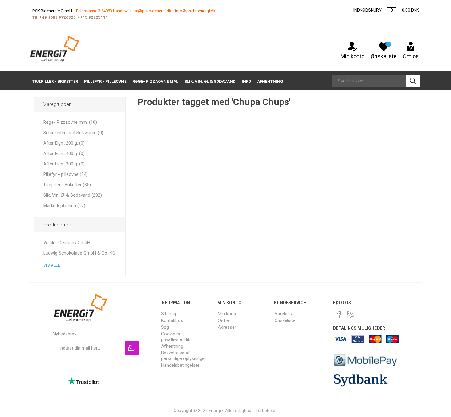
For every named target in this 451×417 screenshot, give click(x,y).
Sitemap (169, 314)
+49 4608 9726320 (58, 17)
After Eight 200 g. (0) (64, 143)
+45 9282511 (93, 17)
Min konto (352, 56)
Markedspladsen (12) (64, 205)
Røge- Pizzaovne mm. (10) (70, 122)
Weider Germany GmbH (66, 242)
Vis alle (51, 265)
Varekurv (283, 314)
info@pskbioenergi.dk (195, 11)
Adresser (227, 327)
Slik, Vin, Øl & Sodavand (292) (72, 195)
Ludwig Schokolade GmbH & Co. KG (79, 253)
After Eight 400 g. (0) (64, 153)
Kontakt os (172, 320)
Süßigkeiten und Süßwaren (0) (73, 132)
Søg (165, 327)
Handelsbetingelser (180, 365)
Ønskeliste (285, 320)
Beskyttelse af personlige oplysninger (183, 355)
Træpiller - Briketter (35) (67, 185)
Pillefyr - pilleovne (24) (65, 174)
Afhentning (172, 346)
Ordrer (224, 320)
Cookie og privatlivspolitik (175, 336)
